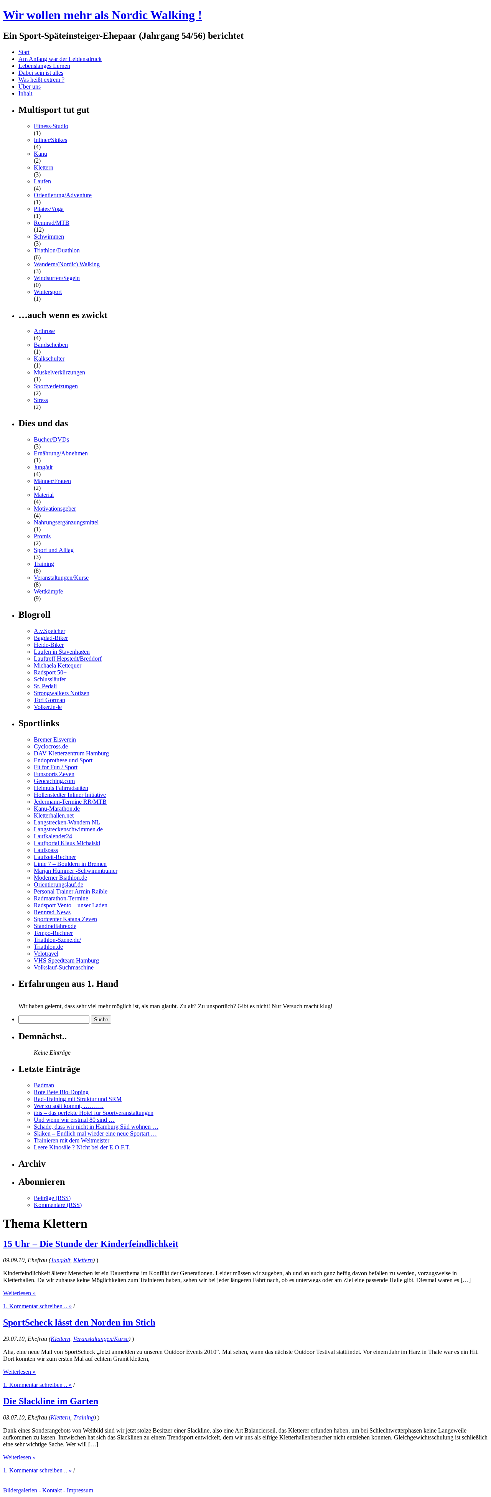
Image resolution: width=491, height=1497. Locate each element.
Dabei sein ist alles (40, 72)
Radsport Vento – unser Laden (70, 905)
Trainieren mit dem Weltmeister (71, 1140)
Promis (42, 536)
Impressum (80, 1490)
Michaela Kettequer (57, 665)
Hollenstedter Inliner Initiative (70, 794)
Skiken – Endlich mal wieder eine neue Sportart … (95, 1133)
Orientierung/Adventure (63, 195)
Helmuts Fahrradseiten (61, 788)
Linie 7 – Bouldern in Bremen (70, 864)
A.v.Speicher (49, 631)
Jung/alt (43, 467)
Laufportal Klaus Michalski (67, 843)
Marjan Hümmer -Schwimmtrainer (75, 870)
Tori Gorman (49, 700)
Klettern (43, 167)
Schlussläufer (50, 679)
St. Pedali (45, 686)
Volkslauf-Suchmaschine (64, 967)
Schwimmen (49, 236)
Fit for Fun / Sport (55, 767)
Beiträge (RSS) (52, 1198)
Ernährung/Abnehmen (61, 453)
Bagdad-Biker (51, 638)
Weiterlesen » (19, 1293)
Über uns (29, 86)
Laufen (42, 181)
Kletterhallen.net (54, 815)
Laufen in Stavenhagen (62, 651)
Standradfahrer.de (55, 926)
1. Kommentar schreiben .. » (37, 1306)
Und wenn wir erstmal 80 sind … (74, 1119)
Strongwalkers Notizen (61, 693)
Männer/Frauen (52, 481)
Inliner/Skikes (50, 140)
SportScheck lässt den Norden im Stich (79, 1322)
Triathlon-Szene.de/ (57, 939)
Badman (44, 1085)
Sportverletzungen (56, 386)
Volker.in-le (48, 707)
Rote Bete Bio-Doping (61, 1092)
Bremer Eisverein (55, 739)
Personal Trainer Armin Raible (70, 891)
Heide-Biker (49, 644)
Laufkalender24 (53, 836)
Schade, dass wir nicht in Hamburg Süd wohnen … (96, 1126)
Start (24, 52)
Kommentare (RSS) (58, 1205)
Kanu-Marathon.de (57, 808)
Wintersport (48, 292)
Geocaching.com (54, 781)
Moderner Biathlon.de (60, 877)
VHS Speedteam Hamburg (66, 960)
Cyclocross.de (51, 746)
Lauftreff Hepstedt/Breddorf (68, 658)
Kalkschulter (49, 358)
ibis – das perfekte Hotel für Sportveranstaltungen (93, 1113)
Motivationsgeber (55, 508)
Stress (41, 400)
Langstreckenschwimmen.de (68, 829)
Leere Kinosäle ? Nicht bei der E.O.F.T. (82, 1147)
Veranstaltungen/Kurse (61, 577)
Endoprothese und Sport (63, 760)
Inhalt (25, 93)
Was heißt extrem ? (41, 79)
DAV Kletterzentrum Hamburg (71, 753)
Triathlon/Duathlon (57, 250)
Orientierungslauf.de (58, 884)
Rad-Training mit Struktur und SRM (78, 1099)
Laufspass (46, 850)
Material (44, 494)
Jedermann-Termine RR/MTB (70, 801)
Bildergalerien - (22, 1490)
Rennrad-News (52, 912)
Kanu (40, 153)
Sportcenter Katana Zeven (65, 919)
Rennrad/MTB (51, 222)
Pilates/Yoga (49, 209)
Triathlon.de (48, 946)
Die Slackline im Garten (50, 1401)
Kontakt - (54, 1490)
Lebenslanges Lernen (44, 66)
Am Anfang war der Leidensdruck (60, 59)
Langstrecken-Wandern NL (67, 822)
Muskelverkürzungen (59, 372)
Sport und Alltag (54, 550)
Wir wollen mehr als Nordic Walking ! (102, 15)
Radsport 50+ (50, 672)
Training (44, 564)
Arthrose (44, 331)
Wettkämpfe (48, 591)
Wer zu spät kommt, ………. (69, 1106)
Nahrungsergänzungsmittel (66, 522)
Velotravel (46, 953)
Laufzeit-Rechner (55, 857)
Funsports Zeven (54, 774)
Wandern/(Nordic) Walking (67, 264)
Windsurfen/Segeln (57, 278)
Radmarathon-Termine (61, 898)
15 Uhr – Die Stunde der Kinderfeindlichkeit (90, 1244)
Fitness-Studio (51, 126)
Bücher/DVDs (51, 439)
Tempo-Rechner (53, 933)
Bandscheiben (51, 344)
